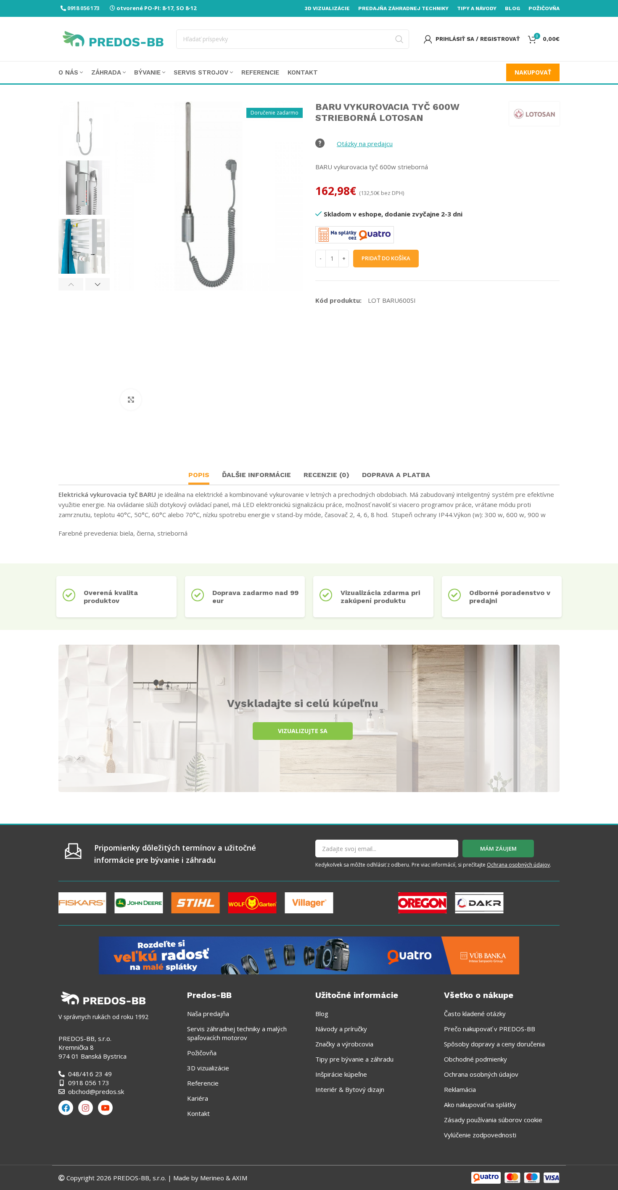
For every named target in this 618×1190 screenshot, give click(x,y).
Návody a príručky (341, 1029)
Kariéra (197, 1098)
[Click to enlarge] (130, 399)
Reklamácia (460, 1089)
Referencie (203, 1083)
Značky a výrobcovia (344, 1044)
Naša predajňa (208, 1013)
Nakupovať (533, 72)
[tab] (198, 476)
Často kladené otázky (475, 1013)
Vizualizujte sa (302, 731)
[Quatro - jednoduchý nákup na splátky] (309, 954)
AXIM (238, 1178)
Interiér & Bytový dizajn (349, 1089)
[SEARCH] (399, 39)
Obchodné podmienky (475, 1059)
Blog (321, 1013)
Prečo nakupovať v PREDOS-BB (489, 1029)
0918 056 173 (83, 8)
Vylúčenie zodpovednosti (480, 1135)
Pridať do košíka (386, 258)
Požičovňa (202, 1053)
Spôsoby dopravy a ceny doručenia (494, 1044)
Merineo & (215, 1178)
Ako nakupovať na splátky (480, 1104)
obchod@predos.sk (96, 1091)
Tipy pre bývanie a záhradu (354, 1059)
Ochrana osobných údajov (518, 864)
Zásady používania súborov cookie (493, 1119)
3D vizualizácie (208, 1068)
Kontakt (198, 1113)
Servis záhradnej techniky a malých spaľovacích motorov (237, 1033)
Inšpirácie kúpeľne (341, 1074)
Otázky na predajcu (365, 143)
